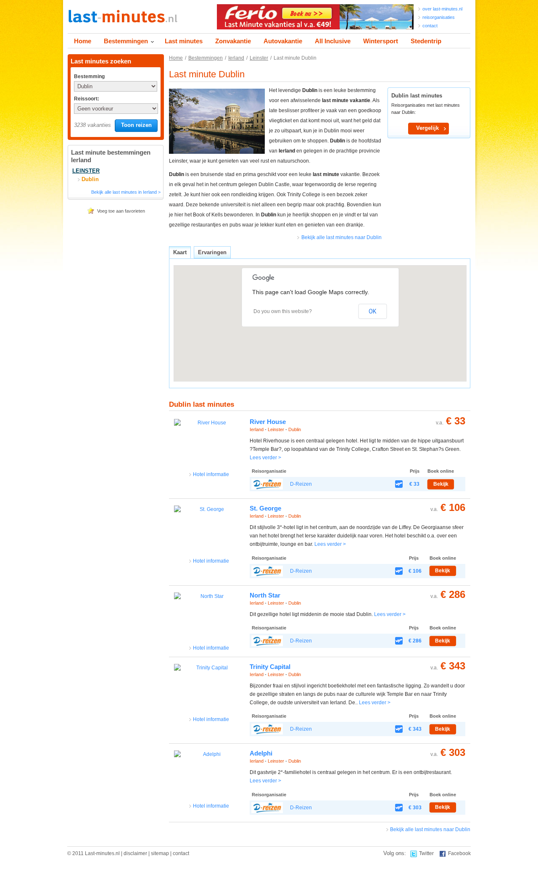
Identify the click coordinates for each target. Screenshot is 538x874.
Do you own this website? (282, 311)
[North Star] (208, 618)
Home (82, 41)
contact (430, 25)
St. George (265, 508)
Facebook (459, 853)
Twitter (426, 853)
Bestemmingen (126, 41)
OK (372, 311)
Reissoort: (86, 99)
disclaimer (135, 853)
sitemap (160, 853)
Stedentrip (426, 41)
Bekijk (440, 484)
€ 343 (452, 665)
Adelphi (261, 753)
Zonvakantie (233, 41)
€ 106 (452, 507)
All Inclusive (333, 41)
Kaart (180, 252)
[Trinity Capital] (208, 690)
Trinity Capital (270, 666)
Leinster (259, 58)
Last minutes (184, 41)
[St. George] (208, 531)
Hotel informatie (211, 474)
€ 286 (452, 594)
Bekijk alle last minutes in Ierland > (126, 192)
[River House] (208, 445)
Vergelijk (427, 128)
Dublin (294, 429)
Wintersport (380, 41)
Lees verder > (265, 458)
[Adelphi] (208, 776)
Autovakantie (283, 41)
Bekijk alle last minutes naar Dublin (341, 237)
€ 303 (452, 752)
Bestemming (88, 76)
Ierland (236, 58)
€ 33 (455, 420)
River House (268, 421)
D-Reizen (301, 484)
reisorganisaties (438, 17)
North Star (265, 595)
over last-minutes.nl (442, 8)
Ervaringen (212, 252)
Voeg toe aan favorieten (121, 210)
